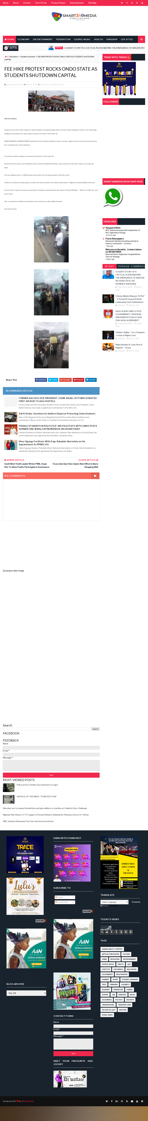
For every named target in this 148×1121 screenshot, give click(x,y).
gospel (105, 995)
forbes (129, 990)
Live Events (118, 969)
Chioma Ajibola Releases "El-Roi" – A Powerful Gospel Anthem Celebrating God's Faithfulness (130, 299)
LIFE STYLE (127, 39)
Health (121, 964)
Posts (60, 897)
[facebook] (127, 3)
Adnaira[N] (40, 921)
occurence (107, 1000)
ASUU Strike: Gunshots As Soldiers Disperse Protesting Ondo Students (57, 413)
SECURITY (88, 46)
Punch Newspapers (115, 239)
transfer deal (108, 1005)
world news (107, 1015)
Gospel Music (108, 964)
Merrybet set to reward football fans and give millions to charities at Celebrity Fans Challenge (45, 808)
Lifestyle (106, 969)
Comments (138, 266)
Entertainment (129, 959)
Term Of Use (41, 3)
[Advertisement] (51, 545)
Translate (113, 905)
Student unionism (57, 84)
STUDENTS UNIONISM (121, 46)
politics (119, 1000)
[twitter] (122, 3)
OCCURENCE (39, 46)
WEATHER (10, 54)
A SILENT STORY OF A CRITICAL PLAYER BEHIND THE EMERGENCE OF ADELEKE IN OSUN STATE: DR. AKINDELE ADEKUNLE (130, 277)
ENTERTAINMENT (43, 39)
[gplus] (117, 1101)
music (132, 995)
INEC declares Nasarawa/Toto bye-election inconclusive (28, 821)
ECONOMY (24, 39)
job (113, 995)
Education (44, 84)
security (130, 1000)
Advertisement (77, 3)
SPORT (101, 46)
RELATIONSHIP (71, 46)
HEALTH (98, 39)
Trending (114, 985)
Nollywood (132, 969)
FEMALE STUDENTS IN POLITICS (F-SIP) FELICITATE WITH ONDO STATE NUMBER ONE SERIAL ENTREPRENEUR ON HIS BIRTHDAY (58, 427)
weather (122, 1010)
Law (129, 964)
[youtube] (142, 3)
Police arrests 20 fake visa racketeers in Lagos (37, 784)
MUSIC (24, 46)
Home (5, 3)
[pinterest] (142, 1101)
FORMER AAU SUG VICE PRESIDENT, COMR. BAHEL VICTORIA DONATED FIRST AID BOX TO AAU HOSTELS (58, 399)
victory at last (108, 1010)
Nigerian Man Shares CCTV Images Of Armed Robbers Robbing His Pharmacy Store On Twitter (46, 814)
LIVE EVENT (11, 46)
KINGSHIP (112, 39)
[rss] (137, 3)
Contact (26, 3)
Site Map (92, 3)
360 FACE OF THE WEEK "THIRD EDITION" (37, 796)
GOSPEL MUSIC (82, 39)
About (16, 3)
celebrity (125, 985)
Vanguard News (113, 228)
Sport (115, 979)
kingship (122, 995)
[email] (132, 1101)
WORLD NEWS (27, 54)
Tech (104, 985)
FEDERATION (63, 39)
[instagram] (132, 3)
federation (118, 990)
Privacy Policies (58, 3)
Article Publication (110, 954)
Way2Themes (28, 1101)
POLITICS (54, 46)
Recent (109, 266)
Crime (104, 959)
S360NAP (105, 979)
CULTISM (126, 954)
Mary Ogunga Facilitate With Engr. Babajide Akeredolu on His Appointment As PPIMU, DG (52, 443)
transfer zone (124, 1005)
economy (106, 990)
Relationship (121, 974)
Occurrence (107, 974)
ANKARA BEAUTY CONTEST (112, 949)
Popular (123, 266)
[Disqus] (51, 608)
